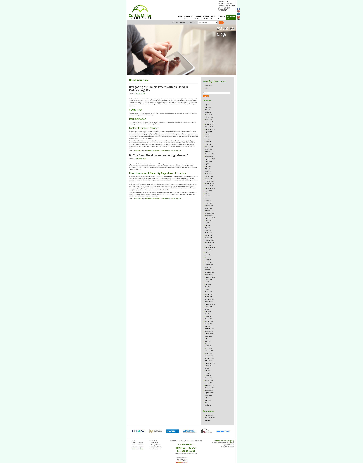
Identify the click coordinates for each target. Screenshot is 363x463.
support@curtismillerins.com (188, 453)
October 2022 (209, 215)
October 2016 (209, 390)
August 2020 (208, 279)
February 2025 (209, 146)
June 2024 (208, 166)
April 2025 (208, 141)
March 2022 (208, 233)
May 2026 (207, 109)
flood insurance (165, 151)
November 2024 (209, 154)
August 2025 (208, 132)
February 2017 (209, 380)
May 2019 (207, 314)
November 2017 (209, 358)
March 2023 (208, 203)
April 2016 (208, 405)
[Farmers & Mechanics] (139, 431)
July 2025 (207, 134)
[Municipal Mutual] (190, 431)
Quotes (197, 17)
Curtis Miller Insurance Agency (224, 441)
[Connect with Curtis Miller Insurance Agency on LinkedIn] (238, 14)
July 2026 (207, 105)
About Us (154, 441)
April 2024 (208, 171)
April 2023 (208, 201)
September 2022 (210, 218)
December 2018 (209, 326)
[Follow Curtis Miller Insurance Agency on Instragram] (238, 19)
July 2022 (207, 223)
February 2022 (209, 235)
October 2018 (209, 331)
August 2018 (208, 336)
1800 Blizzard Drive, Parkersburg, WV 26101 (186, 441)
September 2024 (210, 159)
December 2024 (209, 151)
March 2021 (208, 262)
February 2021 (209, 265)
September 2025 (210, 129)
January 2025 (208, 149)
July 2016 (207, 398)
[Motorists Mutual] (173, 431)
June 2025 (208, 137)
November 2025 (209, 124)
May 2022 (207, 228)
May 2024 (207, 169)
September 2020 (210, 277)
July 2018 (207, 338)
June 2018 (208, 341)
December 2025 (209, 122)
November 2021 (209, 242)
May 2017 (207, 373)
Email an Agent (223, 1)
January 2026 (208, 119)
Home (134, 441)
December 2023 (209, 181)
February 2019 (209, 321)
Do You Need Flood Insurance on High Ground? (158, 155)
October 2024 (209, 156)
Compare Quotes (156, 447)
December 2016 (209, 385)
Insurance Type (137, 447)
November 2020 (209, 272)
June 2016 (208, 400)
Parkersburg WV (176, 151)
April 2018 (208, 346)
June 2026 (208, 107)
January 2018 (208, 353)
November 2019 (209, 299)
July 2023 (207, 193)
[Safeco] (223, 431)
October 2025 (209, 127)
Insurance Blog (137, 449)
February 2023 (209, 206)
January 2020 (208, 297)
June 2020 (208, 284)
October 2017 (209, 361)
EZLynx (231, 443)
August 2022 (208, 220)
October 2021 (209, 245)
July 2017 (207, 368)
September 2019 (210, 304)
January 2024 (208, 178)
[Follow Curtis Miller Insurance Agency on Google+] (238, 16)
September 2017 (210, 363)
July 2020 (207, 282)
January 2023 (208, 208)
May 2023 (207, 198)
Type (188, 17)
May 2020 (207, 287)
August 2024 (208, 161)
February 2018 (209, 351)
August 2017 (208, 366)
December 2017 (209, 356)
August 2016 (208, 395)
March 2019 (208, 319)
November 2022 (209, 213)
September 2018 (210, 334)
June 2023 (208, 196)
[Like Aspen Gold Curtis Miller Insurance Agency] (238, 8)
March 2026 (208, 114)
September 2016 (210, 393)
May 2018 (207, 343)
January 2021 (208, 267)
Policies (206, 17)
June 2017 (208, 370)
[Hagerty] (156, 431)
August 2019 (208, 306)
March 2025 (208, 144)
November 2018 (209, 329)
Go (221, 23)
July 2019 (207, 309)
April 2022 (208, 230)
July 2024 (207, 164)
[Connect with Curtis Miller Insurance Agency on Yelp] (238, 11)
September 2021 (210, 247)
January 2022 (208, 238)
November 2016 (209, 388)
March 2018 (208, 348)
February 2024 (209, 176)
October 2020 (209, 274)
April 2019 (208, 316)
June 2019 (208, 311)
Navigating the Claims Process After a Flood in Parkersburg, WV (158, 88)
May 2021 (207, 257)
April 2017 (208, 375)
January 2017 (208, 383)
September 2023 (210, 188)
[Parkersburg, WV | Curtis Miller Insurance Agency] (140, 11)
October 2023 (209, 186)
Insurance (138, 151)
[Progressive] (206, 431)
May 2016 (207, 402)
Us (213, 17)
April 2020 (208, 289)
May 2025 (207, 139)
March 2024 (208, 174)
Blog (230, 17)
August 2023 (208, 191)
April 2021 (208, 260)
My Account (222, 10)
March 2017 (208, 378)
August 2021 (208, 250)
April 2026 (208, 112)
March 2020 (208, 292)
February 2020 (209, 294)
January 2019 (208, 324)
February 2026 (209, 117)
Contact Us (154, 443)
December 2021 (209, 240)
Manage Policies (156, 445)
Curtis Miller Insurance (153, 151)
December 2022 (209, 210)
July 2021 (207, 252)
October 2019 (209, 302)
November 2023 (209, 183)
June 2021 (208, 255)
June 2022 (208, 225)
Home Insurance (210, 418)
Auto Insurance (209, 415)
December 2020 (209, 270)
